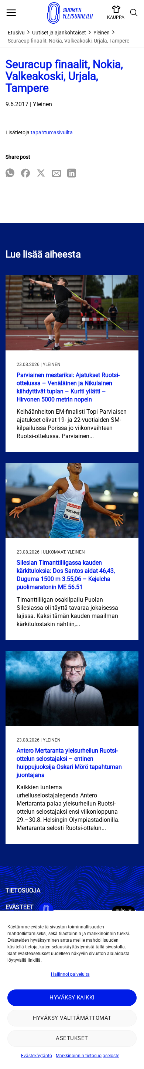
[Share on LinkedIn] (71, 174)
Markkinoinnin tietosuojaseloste (87, 1055)
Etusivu (16, 33)
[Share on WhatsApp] (10, 174)
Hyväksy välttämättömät (72, 1018)
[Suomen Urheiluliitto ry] (70, 13)
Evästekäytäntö (36, 1055)
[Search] (134, 13)
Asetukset (72, 1038)
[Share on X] (41, 174)
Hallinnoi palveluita (70, 974)
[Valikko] (11, 13)
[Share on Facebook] (25, 174)
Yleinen (101, 33)
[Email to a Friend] (56, 174)
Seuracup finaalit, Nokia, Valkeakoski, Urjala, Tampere (68, 41)
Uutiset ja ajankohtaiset (59, 33)
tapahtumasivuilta (52, 132)
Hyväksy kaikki (71, 997)
